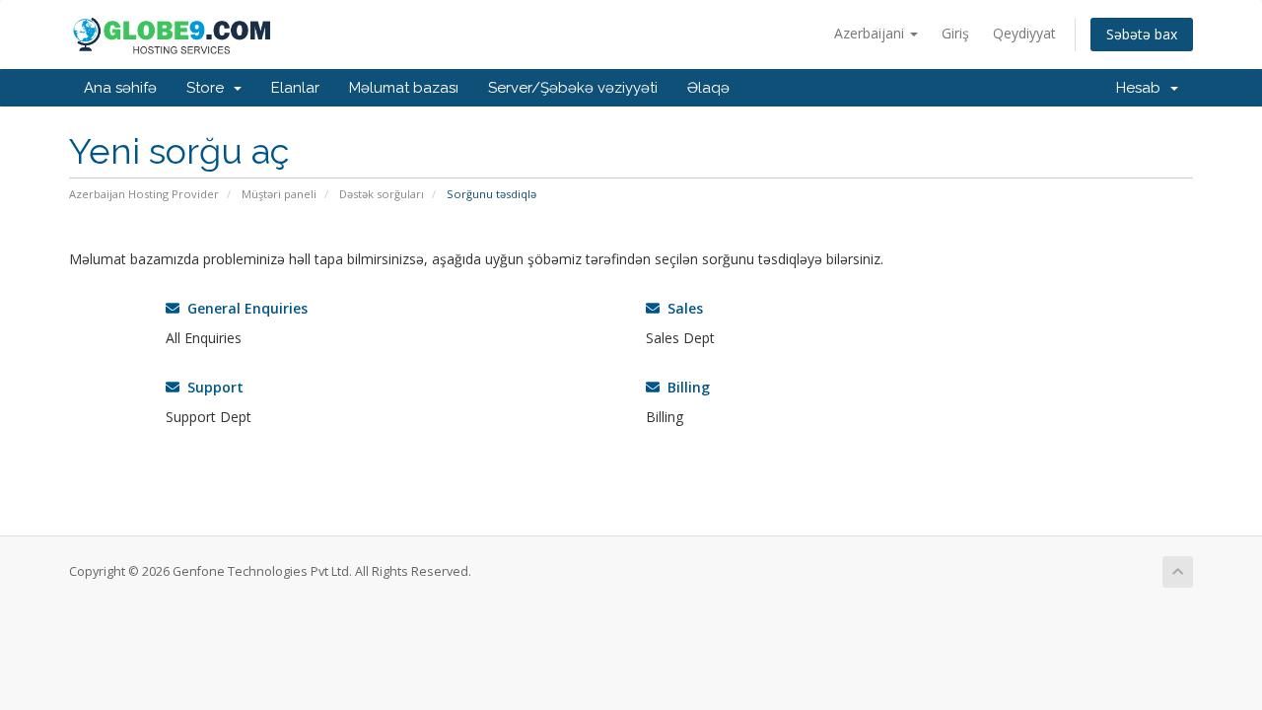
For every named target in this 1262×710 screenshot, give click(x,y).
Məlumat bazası (403, 88)
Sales (681, 308)
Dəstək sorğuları (381, 193)
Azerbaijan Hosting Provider (144, 193)
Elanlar (295, 88)
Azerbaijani (871, 33)
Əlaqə (708, 88)
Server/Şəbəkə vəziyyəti (573, 88)
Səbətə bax (1141, 34)
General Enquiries (243, 308)
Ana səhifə (120, 88)
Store (209, 88)
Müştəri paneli (279, 193)
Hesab (1142, 88)
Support (211, 387)
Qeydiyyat (1024, 33)
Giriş (955, 33)
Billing (685, 387)
